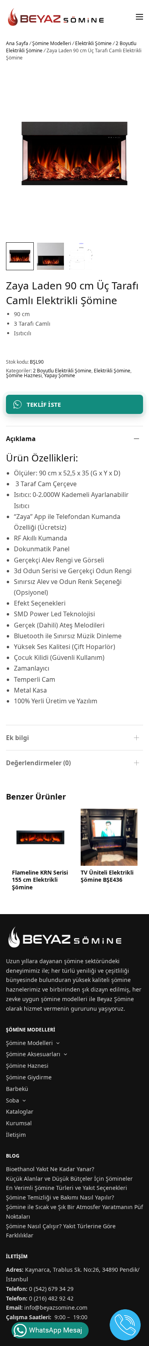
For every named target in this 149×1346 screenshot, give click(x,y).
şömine (73, 961)
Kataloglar (19, 1111)
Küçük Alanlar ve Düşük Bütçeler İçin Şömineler (69, 1178)
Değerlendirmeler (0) (38, 762)
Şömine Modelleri (51, 43)
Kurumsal (19, 1123)
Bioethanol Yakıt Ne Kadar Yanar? (50, 1169)
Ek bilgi (17, 737)
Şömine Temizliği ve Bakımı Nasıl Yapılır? (60, 1197)
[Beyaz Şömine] (56, 17)
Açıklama (21, 438)
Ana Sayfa (17, 43)
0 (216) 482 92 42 (51, 1298)
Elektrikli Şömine (93, 43)
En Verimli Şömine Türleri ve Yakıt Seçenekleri (66, 1188)
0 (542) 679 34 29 (51, 1289)
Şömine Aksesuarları (33, 1054)
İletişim (16, 1134)
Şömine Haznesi (24, 375)
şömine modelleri (64, 999)
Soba (12, 1100)
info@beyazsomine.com (55, 1307)
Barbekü (17, 1089)
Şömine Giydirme (29, 1077)
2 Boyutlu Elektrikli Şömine (62, 370)
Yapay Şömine (59, 375)
